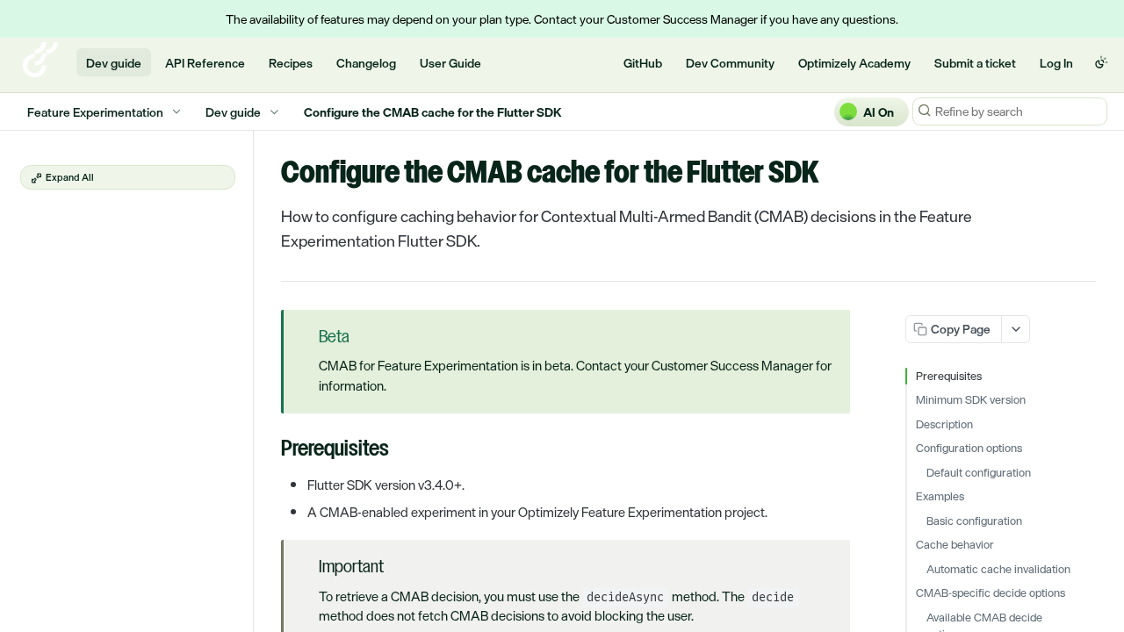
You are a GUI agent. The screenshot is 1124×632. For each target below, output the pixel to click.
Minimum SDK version (971, 400)
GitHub (642, 63)
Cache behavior (955, 545)
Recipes (291, 63)
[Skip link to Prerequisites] (269, 450)
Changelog (366, 63)
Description (944, 425)
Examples (940, 497)
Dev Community (730, 63)
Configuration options (969, 448)
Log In (1056, 63)
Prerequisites (949, 376)
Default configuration (978, 473)
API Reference (205, 63)
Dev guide (113, 63)
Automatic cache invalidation (998, 569)
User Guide (450, 63)
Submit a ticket (975, 63)
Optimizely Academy (854, 63)
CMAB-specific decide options (990, 593)
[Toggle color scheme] (1101, 62)
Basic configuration (974, 521)
